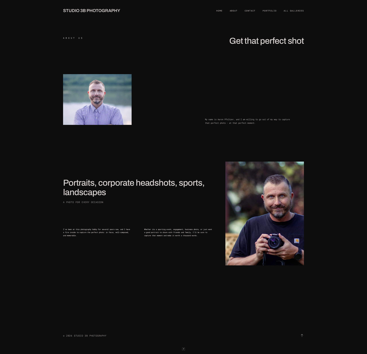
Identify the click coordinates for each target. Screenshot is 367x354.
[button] (302, 335)
